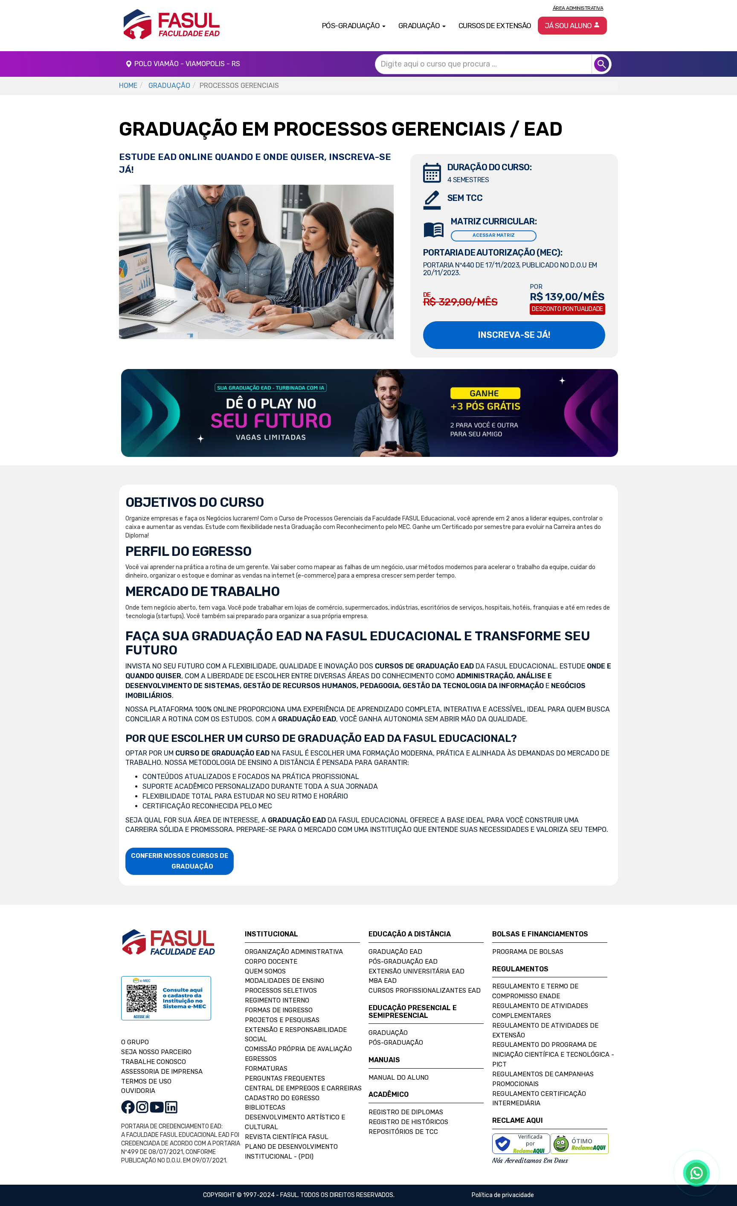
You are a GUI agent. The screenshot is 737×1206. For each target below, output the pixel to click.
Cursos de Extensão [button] (494, 25)
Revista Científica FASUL (286, 1137)
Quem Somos (265, 971)
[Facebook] (128, 1106)
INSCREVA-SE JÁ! (514, 335)
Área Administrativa (578, 8)
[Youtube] (157, 1106)
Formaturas (266, 1068)
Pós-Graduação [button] (351, 25)
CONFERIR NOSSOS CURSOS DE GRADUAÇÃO (179, 861)
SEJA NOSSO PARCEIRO (156, 1052)
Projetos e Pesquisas (282, 1020)
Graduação (388, 1033)
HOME (128, 85)
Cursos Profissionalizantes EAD (424, 990)
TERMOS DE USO (146, 1081)
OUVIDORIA (138, 1091)
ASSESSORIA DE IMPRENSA (162, 1071)
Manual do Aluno (398, 1077)
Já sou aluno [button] (569, 25)
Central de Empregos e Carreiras (303, 1088)
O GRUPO (135, 1042)
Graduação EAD (395, 952)
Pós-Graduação (395, 1042)
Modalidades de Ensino (284, 981)
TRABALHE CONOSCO (153, 1062)
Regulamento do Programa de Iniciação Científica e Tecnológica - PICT (553, 1054)
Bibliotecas (265, 1107)
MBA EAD (382, 981)
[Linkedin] (171, 1106)
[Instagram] (142, 1106)
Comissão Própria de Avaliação (298, 1049)
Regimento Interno (277, 1000)
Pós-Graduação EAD (403, 961)
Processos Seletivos (281, 990)
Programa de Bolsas (527, 952)
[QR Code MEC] (166, 1006)
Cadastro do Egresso (282, 1098)
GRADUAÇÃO (169, 85)
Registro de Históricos (408, 1122)
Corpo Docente (271, 961)
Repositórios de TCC (403, 1132)
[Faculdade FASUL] (168, 948)
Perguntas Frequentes (285, 1078)
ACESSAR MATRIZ (494, 235)
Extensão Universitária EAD (416, 971)
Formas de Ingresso (279, 1010)
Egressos (261, 1059)
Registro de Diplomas (405, 1112)
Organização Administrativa (294, 952)
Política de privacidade (503, 1195)
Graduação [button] (419, 25)
